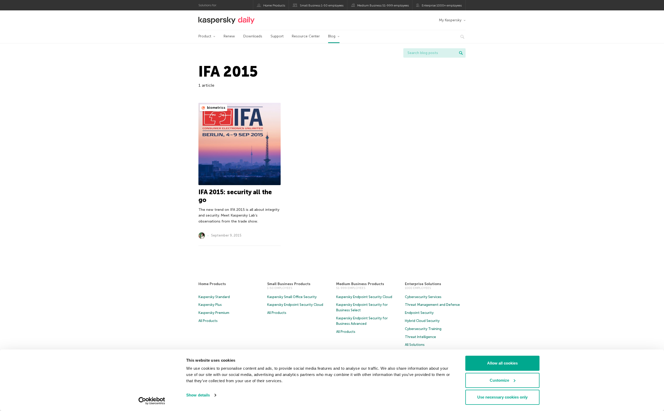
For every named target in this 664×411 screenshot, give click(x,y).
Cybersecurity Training (423, 329)
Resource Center (306, 36)
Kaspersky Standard (214, 297)
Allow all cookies (502, 363)
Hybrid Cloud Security (422, 321)
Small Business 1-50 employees (321, 5)
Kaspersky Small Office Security (292, 297)
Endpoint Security (419, 313)
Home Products (274, 5)
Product (204, 36)
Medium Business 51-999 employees (383, 5)
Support (277, 36)
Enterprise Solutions (423, 284)
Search (461, 53)
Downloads (252, 36)
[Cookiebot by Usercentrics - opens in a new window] (152, 401)
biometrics (215, 108)
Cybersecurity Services (423, 297)
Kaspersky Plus (210, 305)
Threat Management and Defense (432, 305)
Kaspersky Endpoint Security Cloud (295, 305)
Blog (331, 36)
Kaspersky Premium (213, 313)
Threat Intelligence (420, 337)
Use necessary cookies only (502, 397)
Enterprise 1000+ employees (442, 5)
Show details (198, 395)
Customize (499, 380)
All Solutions (415, 345)
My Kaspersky (450, 20)
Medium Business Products (360, 284)
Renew (229, 36)
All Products (208, 321)
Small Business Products (288, 284)
